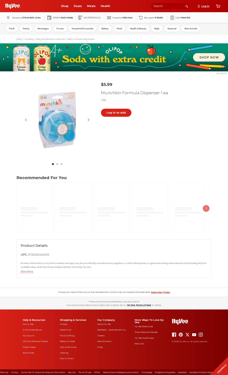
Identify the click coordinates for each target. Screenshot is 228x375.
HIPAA (97, 372)
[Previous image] (26, 120)
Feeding (29, 39)
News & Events (104, 341)
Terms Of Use (84, 372)
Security (72, 372)
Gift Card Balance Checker (35, 341)
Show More (27, 271)
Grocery (64, 324)
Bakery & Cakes (67, 341)
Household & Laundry (82, 28)
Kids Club (139, 343)
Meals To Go (65, 329)
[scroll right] (206, 208)
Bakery (105, 28)
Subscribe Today (160, 292)
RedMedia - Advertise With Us (111, 329)
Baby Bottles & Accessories (50, 39)
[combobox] (171, 6)
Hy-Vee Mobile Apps (144, 338)
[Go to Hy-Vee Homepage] (12, 6)
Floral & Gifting (67, 335)
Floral (119, 28)
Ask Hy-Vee (28, 324)
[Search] (187, 6)
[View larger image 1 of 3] (57, 119)
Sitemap (4, 372)
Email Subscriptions (32, 329)
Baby (156, 28)
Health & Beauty (138, 28)
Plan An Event (67, 358)
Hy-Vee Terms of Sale (139, 305)
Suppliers (182, 372)
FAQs (100, 347)
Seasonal (171, 28)
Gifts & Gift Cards (68, 347)
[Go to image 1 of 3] (53, 164)
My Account (28, 335)
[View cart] (218, 6)
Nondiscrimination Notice (201, 372)
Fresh (12, 28)
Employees (147, 372)
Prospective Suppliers (165, 372)
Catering (64, 352)
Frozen (60, 28)
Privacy (14, 372)
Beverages (43, 28)
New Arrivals (190, 28)
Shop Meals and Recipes (146, 332)
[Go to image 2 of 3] (57, 164)
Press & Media (29, 347)
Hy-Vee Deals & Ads (144, 326)
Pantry (26, 28)
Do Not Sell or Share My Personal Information (43, 372)
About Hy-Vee (104, 324)
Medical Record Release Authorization (121, 372)
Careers (100, 335)
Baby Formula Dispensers (80, 39)
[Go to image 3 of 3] (61, 164)
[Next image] (89, 120)
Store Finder (28, 352)
